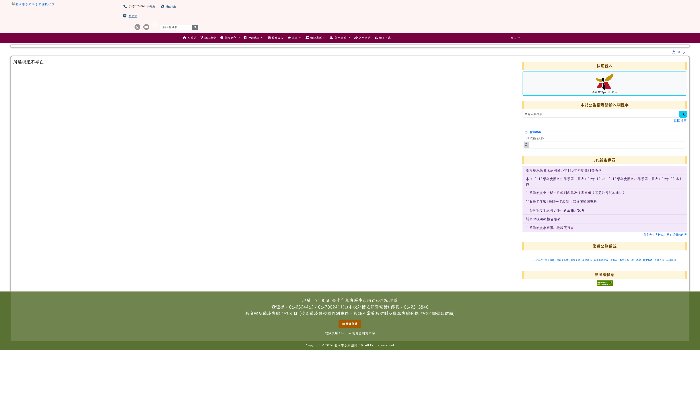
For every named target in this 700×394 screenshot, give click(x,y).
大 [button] (673, 52)
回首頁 (191, 37)
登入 (513, 37)
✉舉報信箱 (442, 313)
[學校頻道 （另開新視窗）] (146, 27)
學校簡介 (230, 37)
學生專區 (340, 37)
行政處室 (254, 37)
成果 (295, 37)
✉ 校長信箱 (349, 323)
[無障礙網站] (605, 282)
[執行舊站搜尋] (526, 145)
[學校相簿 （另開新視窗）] (137, 27)
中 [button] (678, 52)
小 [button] (683, 52)
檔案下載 (385, 37)
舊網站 (133, 16)
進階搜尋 (680, 120)
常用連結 (364, 37)
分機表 (150, 6)
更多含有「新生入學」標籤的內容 (665, 234)
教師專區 (316, 37)
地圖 (393, 300)
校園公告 (277, 37)
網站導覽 (210, 37)
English (171, 6)
